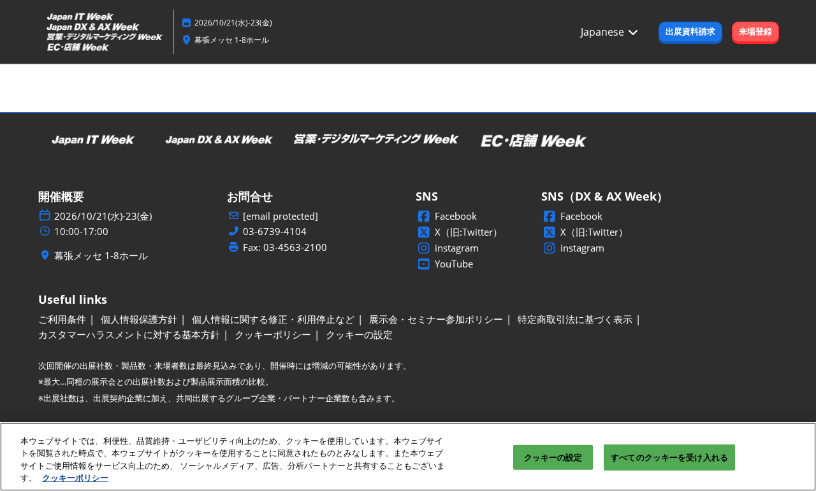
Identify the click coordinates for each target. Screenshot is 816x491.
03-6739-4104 (275, 231)
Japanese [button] (604, 32)
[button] (690, 32)
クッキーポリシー (75, 477)
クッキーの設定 (553, 457)
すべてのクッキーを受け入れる (669, 457)
